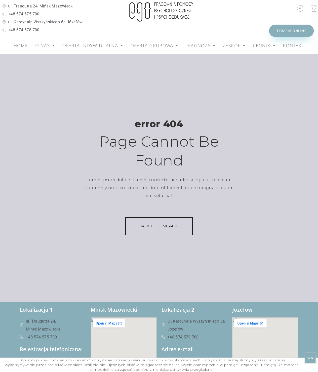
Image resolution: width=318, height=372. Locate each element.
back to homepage (159, 226)
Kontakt (294, 45)
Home (21, 45)
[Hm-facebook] (300, 8)
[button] (45, 45)
